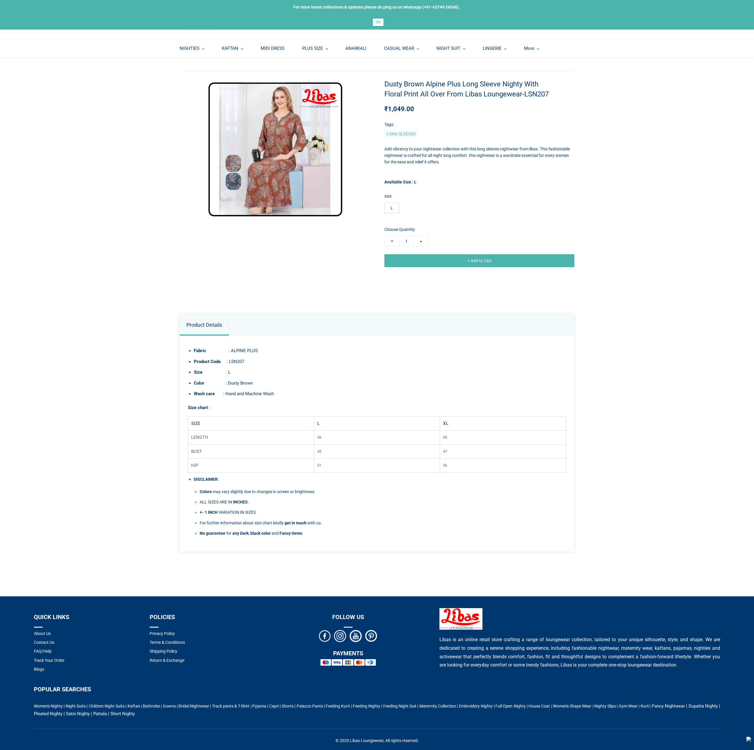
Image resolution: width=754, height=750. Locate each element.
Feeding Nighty (366, 706)
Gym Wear (628, 706)
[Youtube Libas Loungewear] (356, 635)
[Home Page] (460, 611)
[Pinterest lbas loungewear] (371, 635)
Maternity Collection (437, 706)
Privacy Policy (162, 633)
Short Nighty (122, 713)
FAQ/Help (43, 651)
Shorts (288, 706)
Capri (274, 706)
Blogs (39, 669)
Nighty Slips (605, 706)
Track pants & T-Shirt (231, 706)
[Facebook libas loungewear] (324, 635)
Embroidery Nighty (476, 706)
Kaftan (134, 706)
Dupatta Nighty (703, 706)
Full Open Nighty (510, 706)
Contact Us (44, 642)
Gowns (169, 706)
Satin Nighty (78, 713)
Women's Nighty (48, 706)
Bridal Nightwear (193, 706)
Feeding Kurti (338, 706)
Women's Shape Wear (572, 706)
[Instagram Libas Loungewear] (340, 635)
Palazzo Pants (310, 706)
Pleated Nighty (48, 713)
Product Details (204, 325)
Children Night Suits (107, 706)
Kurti (645, 706)
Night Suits (76, 706)
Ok (378, 22)
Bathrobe (151, 706)
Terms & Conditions (167, 642)
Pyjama (259, 706)
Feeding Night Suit (400, 706)
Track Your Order (49, 660)
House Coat (539, 706)
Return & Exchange (167, 660)
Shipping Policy (163, 651)
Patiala (100, 713)
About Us (42, 633)
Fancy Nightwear (668, 706)
